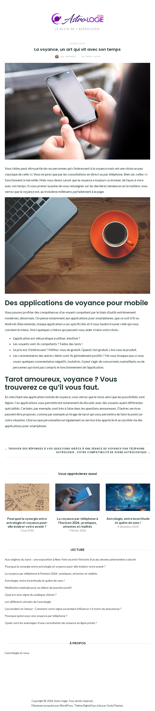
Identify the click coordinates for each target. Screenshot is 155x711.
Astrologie (78, 43)
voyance (29, 191)
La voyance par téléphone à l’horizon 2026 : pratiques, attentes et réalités (77, 522)
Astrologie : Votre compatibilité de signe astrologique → (103, 452)
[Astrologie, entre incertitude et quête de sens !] (128, 497)
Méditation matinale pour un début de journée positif (38, 587)
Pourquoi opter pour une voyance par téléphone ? (36, 616)
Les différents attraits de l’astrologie (28, 601)
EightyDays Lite (92, 705)
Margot (69, 56)
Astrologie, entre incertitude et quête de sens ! (128, 520)
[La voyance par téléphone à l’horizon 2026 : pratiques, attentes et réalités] (77, 497)
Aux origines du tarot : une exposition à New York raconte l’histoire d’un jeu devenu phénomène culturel (70, 559)
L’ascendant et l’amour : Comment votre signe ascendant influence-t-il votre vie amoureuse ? (63, 608)
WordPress (66, 705)
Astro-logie (60, 701)
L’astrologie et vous (17, 653)
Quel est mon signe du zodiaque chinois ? (31, 594)
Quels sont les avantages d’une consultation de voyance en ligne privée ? (51, 623)
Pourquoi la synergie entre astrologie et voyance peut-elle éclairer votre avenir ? (27, 522)
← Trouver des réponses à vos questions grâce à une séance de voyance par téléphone (75, 448)
